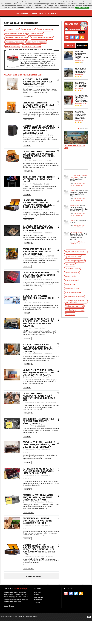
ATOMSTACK (52, 402)
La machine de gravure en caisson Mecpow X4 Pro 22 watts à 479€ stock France (39, 275)
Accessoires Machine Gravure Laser (15, 34)
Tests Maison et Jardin (81, 103)
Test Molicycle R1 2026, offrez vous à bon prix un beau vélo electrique (81, 71)
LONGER (48, 160)
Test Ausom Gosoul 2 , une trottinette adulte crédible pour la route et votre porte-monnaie (80, 114)
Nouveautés (40, 135)
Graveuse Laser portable (12, 46)
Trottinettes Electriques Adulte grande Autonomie (74, 301)
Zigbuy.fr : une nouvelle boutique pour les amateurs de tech (38, 298)
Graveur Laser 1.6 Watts (44, 30)
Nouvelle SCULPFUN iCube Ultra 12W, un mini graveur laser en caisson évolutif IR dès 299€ (38, 372)
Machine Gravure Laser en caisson (36, 42)
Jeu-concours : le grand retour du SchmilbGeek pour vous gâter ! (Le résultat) (38, 421)
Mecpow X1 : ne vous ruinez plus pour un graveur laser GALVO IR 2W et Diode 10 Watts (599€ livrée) (37, 348)
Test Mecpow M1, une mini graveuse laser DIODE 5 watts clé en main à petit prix (37, 521)
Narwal (48, 302)
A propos (11, 606)
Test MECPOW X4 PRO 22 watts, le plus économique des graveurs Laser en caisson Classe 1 (38, 471)
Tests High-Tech (39, 256)
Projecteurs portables (72, 280)
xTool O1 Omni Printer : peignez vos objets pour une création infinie (39, 179)
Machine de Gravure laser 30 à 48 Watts (17, 38)
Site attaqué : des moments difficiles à (77, 184)
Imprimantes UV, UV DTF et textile (31, 46)
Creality (50, 135)
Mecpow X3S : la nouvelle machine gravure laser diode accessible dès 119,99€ (37, 81)
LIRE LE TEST (27, 266)
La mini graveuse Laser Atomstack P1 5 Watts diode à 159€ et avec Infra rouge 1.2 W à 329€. (39, 397)
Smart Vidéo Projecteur (72, 292)
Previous (66, 138)
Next (86, 138)
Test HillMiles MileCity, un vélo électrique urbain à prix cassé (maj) (81, 84)
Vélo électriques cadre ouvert (74, 306)
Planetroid (37, 602)
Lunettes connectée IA (72, 273)
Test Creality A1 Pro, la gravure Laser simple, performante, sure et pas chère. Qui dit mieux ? (39, 444)
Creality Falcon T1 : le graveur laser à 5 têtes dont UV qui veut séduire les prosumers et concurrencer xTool (39, 129)
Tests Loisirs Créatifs (43, 449)
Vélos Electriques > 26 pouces (74, 310)
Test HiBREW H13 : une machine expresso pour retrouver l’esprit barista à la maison (81, 99)
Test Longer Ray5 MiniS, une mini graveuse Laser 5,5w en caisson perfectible (37, 251)
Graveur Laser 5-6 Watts (12, 30)
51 (58, 419)
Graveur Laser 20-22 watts (35, 34)
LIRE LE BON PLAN (28, 96)
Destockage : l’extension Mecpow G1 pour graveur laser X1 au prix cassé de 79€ (38, 105)
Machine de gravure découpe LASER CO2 (42, 38)
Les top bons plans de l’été (74, 147)
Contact (6, 606)
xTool (47, 184)
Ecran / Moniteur (70, 265)
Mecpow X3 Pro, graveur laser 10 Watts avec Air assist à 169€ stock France (38, 228)
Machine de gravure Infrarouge (14, 42)
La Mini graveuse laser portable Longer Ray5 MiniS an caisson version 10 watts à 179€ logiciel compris (39, 155)
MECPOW (50, 109)
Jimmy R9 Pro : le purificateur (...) (77, 242)
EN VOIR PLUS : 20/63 (32, 576)
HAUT (89, 617)
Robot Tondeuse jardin (72, 288)
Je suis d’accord (82, 8)
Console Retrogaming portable (75, 261)
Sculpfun (47, 377)
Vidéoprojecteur (70, 314)
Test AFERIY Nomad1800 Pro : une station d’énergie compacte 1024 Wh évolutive (81, 55)
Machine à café (70, 276)
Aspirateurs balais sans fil (73, 257)
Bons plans (40, 86)
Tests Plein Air (79, 74)
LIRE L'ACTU (27, 145)
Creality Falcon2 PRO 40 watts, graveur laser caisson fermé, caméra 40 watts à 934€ (38, 497)
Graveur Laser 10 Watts (28, 30)
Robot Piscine (69, 284)
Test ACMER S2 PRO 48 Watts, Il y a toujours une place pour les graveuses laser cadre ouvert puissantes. (38, 322)
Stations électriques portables (74, 296)
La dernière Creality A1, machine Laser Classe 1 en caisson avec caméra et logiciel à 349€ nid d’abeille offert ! (39, 204)
